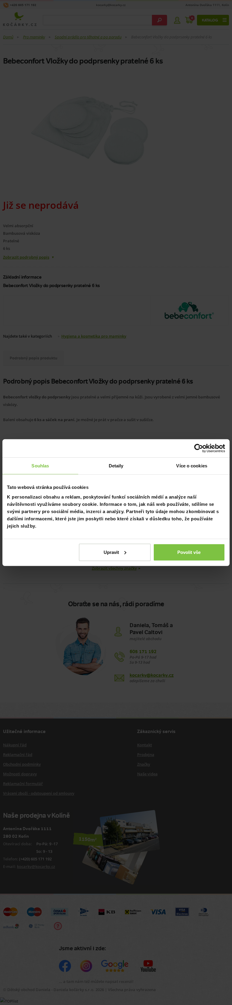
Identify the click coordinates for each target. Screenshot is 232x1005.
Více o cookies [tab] (191, 465)
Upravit (111, 552)
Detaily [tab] (116, 465)
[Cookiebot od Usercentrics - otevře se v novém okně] (198, 448)
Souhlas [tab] (40, 465)
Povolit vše (189, 552)
